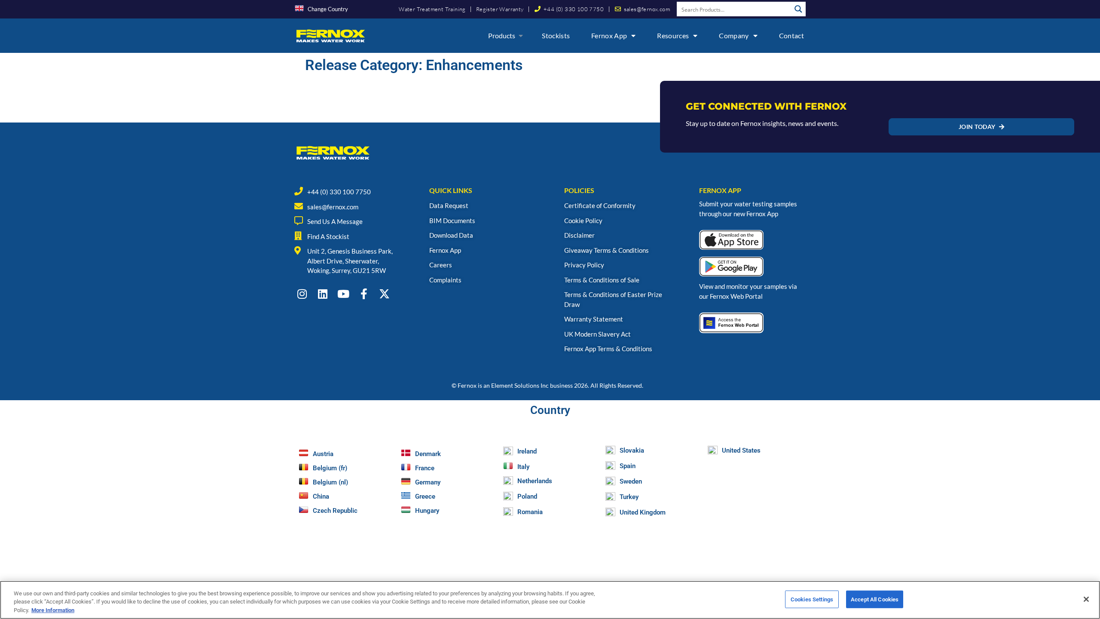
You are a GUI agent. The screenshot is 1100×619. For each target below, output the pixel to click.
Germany (427, 482)
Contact (791, 35)
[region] (550, 600)
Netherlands (534, 481)
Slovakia (632, 450)
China (321, 496)
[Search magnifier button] (798, 9)
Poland (527, 496)
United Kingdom (643, 512)
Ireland (527, 451)
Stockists (556, 35)
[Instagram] (301, 293)
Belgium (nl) (330, 482)
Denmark (428, 454)
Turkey (629, 497)
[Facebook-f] (363, 293)
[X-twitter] (384, 293)
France (424, 468)
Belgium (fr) (330, 468)
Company (734, 35)
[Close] (1086, 599)
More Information (52, 610)
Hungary (427, 511)
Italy (523, 467)
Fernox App (609, 35)
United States (741, 450)
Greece (425, 496)
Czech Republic (335, 511)
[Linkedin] (322, 293)
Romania (530, 512)
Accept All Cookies (874, 599)
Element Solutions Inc (520, 385)
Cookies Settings (812, 599)
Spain (628, 466)
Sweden (631, 481)
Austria (323, 454)
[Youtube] (343, 293)
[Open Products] (520, 36)
